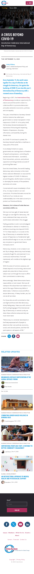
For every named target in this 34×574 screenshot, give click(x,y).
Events (27, 533)
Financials (16, 539)
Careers (10, 539)
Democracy (16, 74)
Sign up (17, 510)
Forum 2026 (13, 8)
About (17, 535)
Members (11, 533)
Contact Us (23, 539)
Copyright (12, 559)
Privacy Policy (21, 559)
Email (9, 500)
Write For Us (20, 533)
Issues (5, 533)
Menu (30, 3)
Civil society (9, 74)
